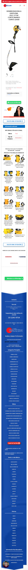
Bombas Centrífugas (14, 366)
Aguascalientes (14, 462)
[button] (19, 27)
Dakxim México (14, 562)
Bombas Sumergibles (14, 356)
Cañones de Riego (14, 369)
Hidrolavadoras (14, 376)
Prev (4, 257)
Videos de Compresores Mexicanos (14, 428)
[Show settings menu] (15, 116)
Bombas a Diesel (14, 354)
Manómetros (14, 388)
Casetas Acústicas (14, 371)
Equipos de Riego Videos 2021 (14, 408)
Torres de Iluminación (14, 398)
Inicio (7, 81)
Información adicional (11, 126)
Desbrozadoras (15, 81)
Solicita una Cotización (14, 121)
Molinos (14, 391)
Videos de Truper (14, 423)
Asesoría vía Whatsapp (15, 102)
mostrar (9, 94)
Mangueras (14, 379)
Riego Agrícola (14, 386)
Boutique (8, 346)
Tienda (10, 81)
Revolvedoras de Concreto (13, 396)
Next (24, 257)
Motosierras (14, 393)
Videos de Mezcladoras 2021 (14, 435)
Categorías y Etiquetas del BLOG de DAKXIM (14, 554)
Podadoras (14, 383)
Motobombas (14, 381)
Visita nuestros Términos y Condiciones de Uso (14, 323)
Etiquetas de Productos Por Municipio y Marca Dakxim (14, 557)
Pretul (10, 89)
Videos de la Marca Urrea (14, 433)
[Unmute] (13, 116)
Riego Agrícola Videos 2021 (14, 420)
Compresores (14, 359)
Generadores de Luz (14, 361)
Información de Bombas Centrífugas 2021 (13, 411)
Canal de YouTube (13, 443)
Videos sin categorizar (14, 425)
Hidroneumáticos (14, 364)
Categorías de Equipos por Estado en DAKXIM (14, 560)
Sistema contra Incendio (14, 401)
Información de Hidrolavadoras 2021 (14, 416)
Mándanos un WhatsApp (14, 278)
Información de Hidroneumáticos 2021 (14, 418)
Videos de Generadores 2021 (14, 430)
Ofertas (14, 511)
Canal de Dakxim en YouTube (14, 438)
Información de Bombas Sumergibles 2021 (14, 413)
